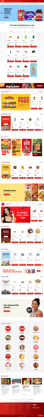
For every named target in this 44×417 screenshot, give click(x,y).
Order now (3, 394)
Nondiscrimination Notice (20, 416)
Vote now (13, 394)
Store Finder (5, 411)
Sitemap (3, 415)
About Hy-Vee (20, 405)
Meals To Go (13, 406)
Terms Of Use (20, 415)
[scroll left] (1, 13)
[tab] (11, 31)
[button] (40, 415)
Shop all (41, 226)
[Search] (35, 1)
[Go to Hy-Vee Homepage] (2, 1)
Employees (33, 415)
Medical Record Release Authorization (27, 415)
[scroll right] (42, 13)
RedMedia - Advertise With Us (22, 406)
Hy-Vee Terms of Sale (27, 401)
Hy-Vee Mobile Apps (28, 408)
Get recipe (24, 394)
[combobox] (32, 1)
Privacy (5, 415)
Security (17, 415)
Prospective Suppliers (36, 415)
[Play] (16, 215)
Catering (12, 411)
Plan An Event (13, 412)
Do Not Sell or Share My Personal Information (11, 415)
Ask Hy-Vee (5, 405)
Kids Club (27, 409)
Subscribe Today (32, 399)
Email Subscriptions (6, 406)
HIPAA (22, 415)
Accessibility (25, 416)
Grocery (12, 405)
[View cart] (42, 1)
